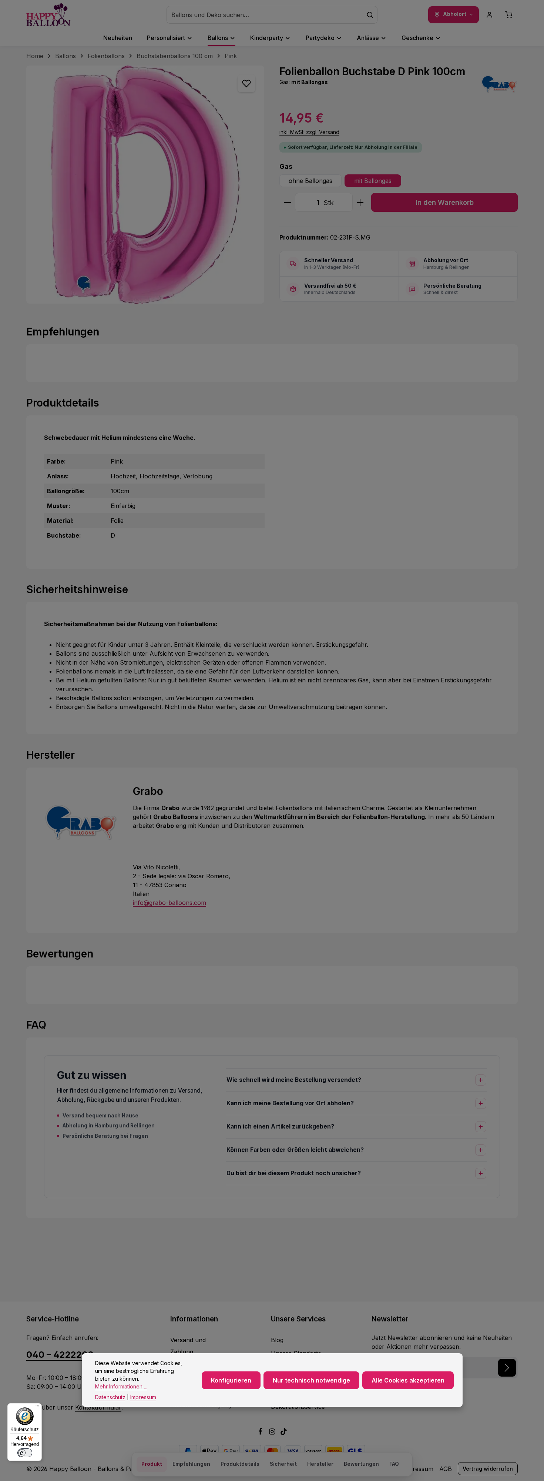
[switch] (24, 1452)
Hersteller (320, 1464)
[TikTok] (283, 1433)
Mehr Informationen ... (121, 1386)
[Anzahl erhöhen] (360, 202)
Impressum (417, 1468)
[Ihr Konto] (489, 15)
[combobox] (265, 15)
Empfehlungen (191, 1464)
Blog (277, 1340)
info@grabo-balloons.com (169, 902)
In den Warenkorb (445, 202)
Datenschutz (110, 1397)
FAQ (394, 1464)
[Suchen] (370, 15)
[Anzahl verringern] (287, 202)
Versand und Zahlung (188, 1345)
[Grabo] (499, 84)
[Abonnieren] (507, 1368)
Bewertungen (361, 1464)
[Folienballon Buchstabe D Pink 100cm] (145, 185)
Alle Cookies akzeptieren (408, 1380)
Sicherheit (283, 1464)
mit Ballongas (373, 180)
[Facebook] (261, 1433)
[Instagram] (273, 1433)
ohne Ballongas (310, 180)
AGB (445, 1468)
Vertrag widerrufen (488, 1468)
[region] (145, 185)
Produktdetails (240, 1464)
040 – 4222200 (60, 1354)
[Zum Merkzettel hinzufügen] (246, 83)
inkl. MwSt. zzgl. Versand (309, 132)
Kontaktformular (98, 1407)
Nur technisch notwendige (311, 1380)
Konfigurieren (231, 1380)
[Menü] (37, 1407)
